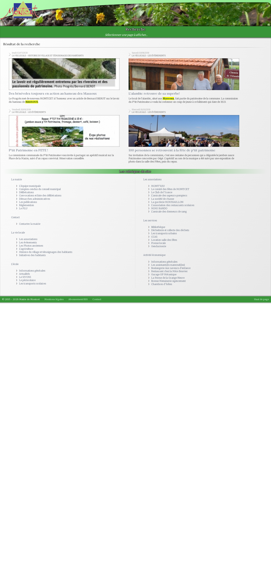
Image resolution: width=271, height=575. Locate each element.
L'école (14, 232)
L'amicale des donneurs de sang (169, 179)
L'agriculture (26, 217)
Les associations (28, 207)
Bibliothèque (158, 195)
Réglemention (26, 173)
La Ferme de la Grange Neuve (168, 246)
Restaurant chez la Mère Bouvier (169, 239)
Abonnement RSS (78, 267)
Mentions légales (54, 267)
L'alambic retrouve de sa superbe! (154, 78)
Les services (150, 188)
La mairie (16, 147)
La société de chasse (162, 167)
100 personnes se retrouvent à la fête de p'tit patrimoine (172, 118)
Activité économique (154, 223)
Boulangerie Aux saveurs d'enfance (170, 236)
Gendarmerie (158, 214)
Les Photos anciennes (31, 213)
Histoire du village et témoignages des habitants (45, 220)
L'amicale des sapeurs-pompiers (169, 163)
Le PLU (23, 176)
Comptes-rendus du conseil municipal (40, 157)
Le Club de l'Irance (161, 160)
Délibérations (26, 160)
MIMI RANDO (159, 176)
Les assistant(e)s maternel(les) (168, 233)
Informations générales (32, 238)
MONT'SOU (158, 154)
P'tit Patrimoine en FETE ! (28, 118)
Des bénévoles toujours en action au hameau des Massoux (53, 78)
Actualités (24, 242)
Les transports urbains (164, 201)
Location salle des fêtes (164, 208)
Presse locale (158, 211)
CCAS (154, 205)
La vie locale (18, 200)
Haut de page (261, 267)
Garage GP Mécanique (163, 242)
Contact (15, 185)
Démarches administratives (34, 167)
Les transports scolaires (32, 251)
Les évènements (28, 210)
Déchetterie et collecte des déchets (170, 198)
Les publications (28, 170)
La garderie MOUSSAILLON (167, 170)
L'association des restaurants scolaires (172, 173)
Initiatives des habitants (32, 223)
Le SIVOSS (25, 245)
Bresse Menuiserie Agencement (168, 249)
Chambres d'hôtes (161, 252)
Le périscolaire (27, 248)
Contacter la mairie (29, 192)
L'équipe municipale (30, 154)
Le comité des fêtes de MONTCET (170, 157)
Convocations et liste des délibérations (40, 163)
